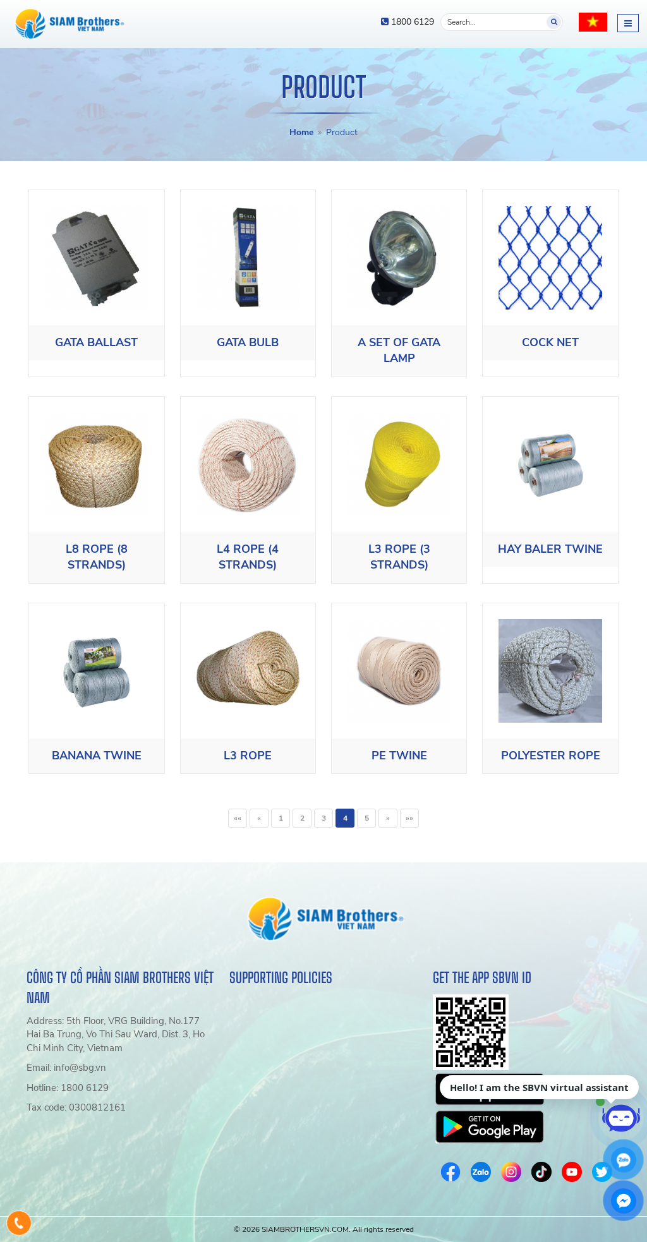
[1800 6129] (19, 1223)
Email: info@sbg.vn (66, 1067)
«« (237, 818)
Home (301, 132)
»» (409, 818)
